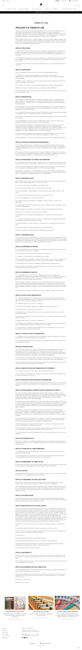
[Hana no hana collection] (14, 603)
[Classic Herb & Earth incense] (67, 603)
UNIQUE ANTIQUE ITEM (69, 9)
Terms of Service (6, 636)
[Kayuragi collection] (41, 603)
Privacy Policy (5, 634)
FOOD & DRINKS (37, 9)
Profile (7, 0)
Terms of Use (5, 632)
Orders (3, 0)
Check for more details (15, 619)
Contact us (4, 630)
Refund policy (5, 637)
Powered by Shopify (41, 645)
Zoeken (4, 628)
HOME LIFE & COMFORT (52, 9)
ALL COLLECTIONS (10, 9)
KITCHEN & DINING (24, 9)
